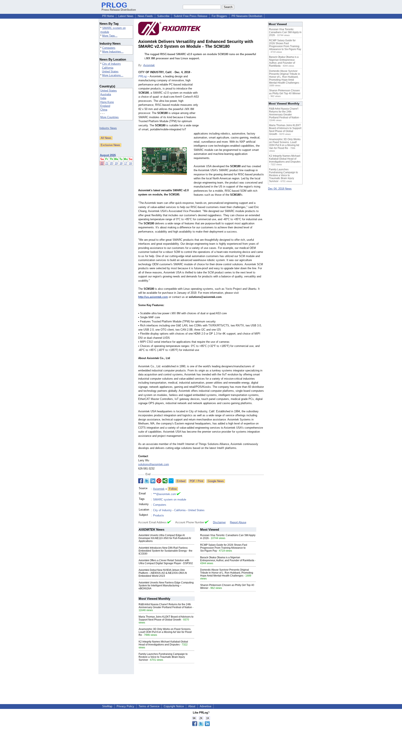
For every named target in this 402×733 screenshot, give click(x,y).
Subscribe (163, 16)
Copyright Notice (174, 706)
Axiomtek (149, 65)
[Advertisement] (232, 101)
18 (121, 163)
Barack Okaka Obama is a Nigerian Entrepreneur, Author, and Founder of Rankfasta (227, 559)
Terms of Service (149, 706)
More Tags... (109, 35)
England (105, 105)
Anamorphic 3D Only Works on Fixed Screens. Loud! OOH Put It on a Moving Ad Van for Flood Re (165, 632)
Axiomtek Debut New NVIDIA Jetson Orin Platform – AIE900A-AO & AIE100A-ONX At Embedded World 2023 (163, 573)
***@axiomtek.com (164, 494)
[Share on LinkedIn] (152, 480)
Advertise (205, 706)
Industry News (108, 128)
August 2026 (108, 155)
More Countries (109, 117)
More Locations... (112, 75)
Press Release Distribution (119, 9)
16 (130, 163)
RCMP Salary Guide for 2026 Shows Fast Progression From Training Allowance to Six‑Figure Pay (223, 547)
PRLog (142, 76)
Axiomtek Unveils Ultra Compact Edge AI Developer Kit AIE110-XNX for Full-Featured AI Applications (165, 538)
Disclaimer (219, 522)
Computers (108, 47)
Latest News (125, 16)
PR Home (108, 16)
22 (101, 163)
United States (110, 71)
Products (158, 515)
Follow (173, 488)
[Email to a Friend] (171, 480)
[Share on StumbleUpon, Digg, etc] (165, 480)
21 (106, 163)
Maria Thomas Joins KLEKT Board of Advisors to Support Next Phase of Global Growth (166, 618)
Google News (216, 481)
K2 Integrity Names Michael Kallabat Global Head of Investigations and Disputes (163, 643)
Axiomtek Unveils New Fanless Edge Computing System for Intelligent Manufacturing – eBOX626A (166, 585)
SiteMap (107, 706)
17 (125, 163)
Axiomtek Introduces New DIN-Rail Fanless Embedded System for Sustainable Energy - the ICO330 (165, 550)
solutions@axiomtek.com (153, 464)
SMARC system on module (169, 499)
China (103, 109)
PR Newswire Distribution (247, 16)
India (103, 98)
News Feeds (145, 16)
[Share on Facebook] (140, 480)
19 (116, 163)
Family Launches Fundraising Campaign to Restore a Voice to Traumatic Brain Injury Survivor (163, 657)
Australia (105, 94)
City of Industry (111, 63)
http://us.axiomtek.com (153, 297)
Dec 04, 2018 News (280, 188)
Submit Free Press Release (190, 16)
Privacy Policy (125, 706)
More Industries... (113, 51)
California (107, 67)
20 (111, 163)
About (191, 706)
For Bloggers (219, 16)
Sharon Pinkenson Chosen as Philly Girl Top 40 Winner (284, 92)
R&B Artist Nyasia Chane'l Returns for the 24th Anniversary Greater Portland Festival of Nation (165, 606)
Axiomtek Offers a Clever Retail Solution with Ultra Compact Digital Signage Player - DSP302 (166, 562)
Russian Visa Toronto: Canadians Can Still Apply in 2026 (285, 32)
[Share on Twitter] (146, 480)
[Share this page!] (201, 725)
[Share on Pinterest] (158, 480)
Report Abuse (238, 522)
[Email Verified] (179, 494)
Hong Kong (107, 102)
